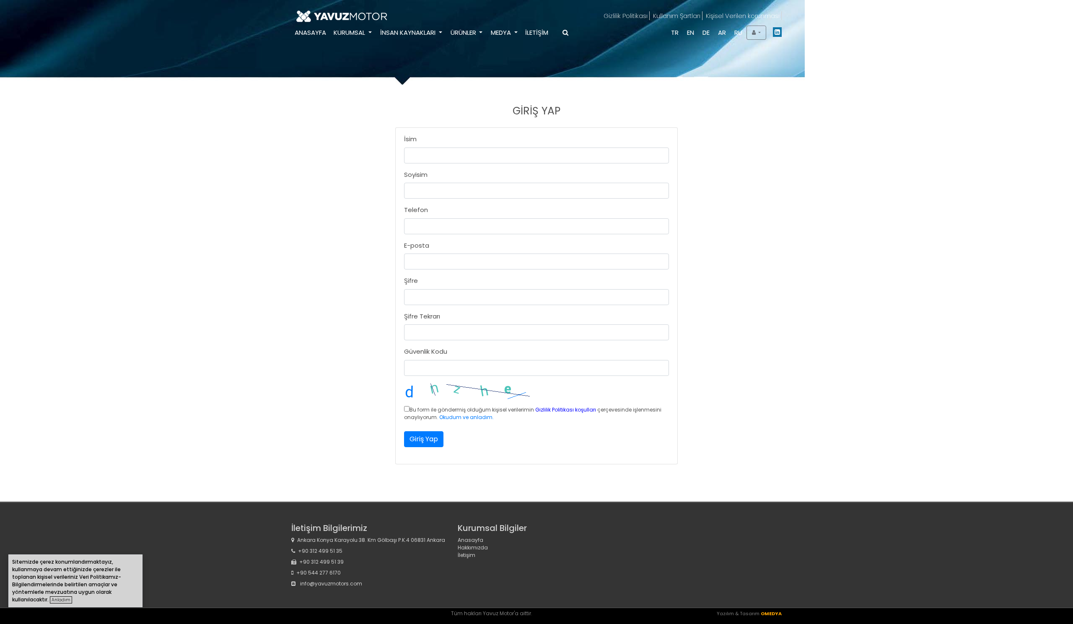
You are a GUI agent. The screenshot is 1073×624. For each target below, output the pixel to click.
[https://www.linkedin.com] (777, 33)
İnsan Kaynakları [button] (408, 32)
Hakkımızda (473, 547)
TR (675, 32)
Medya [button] (502, 32)
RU (738, 32)
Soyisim (416, 174)
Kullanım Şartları (676, 15)
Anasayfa (310, 32)
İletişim (536, 32)
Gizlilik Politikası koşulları (565, 409)
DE (706, 32)
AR (722, 32)
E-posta (416, 245)
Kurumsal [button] (350, 32)
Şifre (411, 280)
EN (690, 32)
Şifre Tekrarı (422, 316)
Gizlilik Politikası (626, 15)
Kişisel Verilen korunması (743, 15)
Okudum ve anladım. (466, 417)
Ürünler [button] (464, 32)
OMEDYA (771, 613)
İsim (410, 139)
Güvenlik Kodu (425, 351)
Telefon (416, 209)
